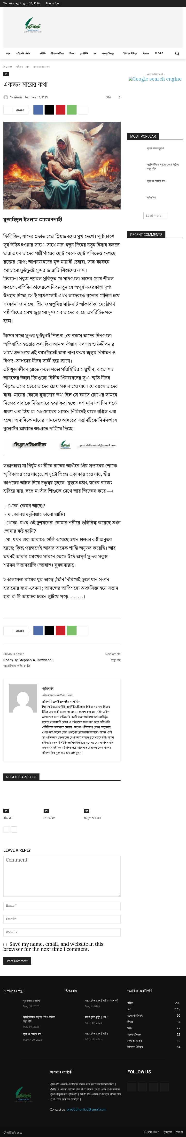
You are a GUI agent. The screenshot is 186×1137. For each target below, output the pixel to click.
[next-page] (14, 829)
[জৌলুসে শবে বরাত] (102, 800)
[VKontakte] (164, 1087)
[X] (166, 3)
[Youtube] (180, 3)
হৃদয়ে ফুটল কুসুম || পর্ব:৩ (96, 1017)
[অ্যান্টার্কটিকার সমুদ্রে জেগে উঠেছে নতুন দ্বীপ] (135, 168)
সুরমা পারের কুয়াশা (155, 148)
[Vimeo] (173, 3)
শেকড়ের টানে (50, 818)
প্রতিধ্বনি (18, 97)
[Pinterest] (60, 110)
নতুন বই (116, 660)
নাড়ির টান (7, 818)
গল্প (27, 67)
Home (7, 67)
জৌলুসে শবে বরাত (92, 818)
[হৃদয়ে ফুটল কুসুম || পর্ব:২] (73, 1037)
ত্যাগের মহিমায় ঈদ (156, 181)
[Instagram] (160, 3)
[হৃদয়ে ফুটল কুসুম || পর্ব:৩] (73, 1021)
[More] (83, 110)
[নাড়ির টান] (21, 800)
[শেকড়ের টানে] (62, 800)
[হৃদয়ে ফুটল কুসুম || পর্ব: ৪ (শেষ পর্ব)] (73, 1004)
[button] (177, 53)
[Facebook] (153, 3)
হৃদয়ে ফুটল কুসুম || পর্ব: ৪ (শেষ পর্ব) (101, 1000)
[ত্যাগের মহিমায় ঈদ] (135, 185)
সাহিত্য (19, 67)
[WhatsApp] (72, 110)
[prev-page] (6, 829)
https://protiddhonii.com (57, 695)
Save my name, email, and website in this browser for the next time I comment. (53, 946)
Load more (153, 216)
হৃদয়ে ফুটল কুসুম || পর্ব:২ (96, 1033)
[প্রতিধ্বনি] (6, 97)
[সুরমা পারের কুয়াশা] (135, 152)
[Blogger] (131, 1087)
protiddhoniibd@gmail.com (86, 1109)
